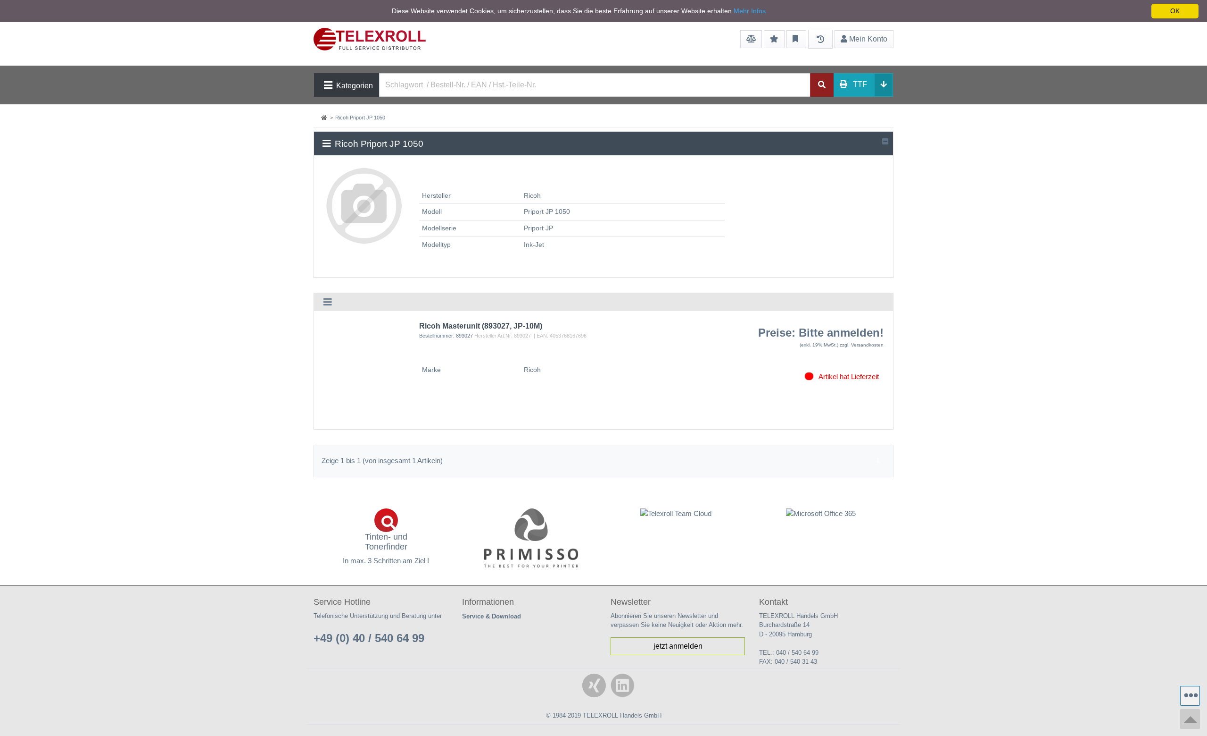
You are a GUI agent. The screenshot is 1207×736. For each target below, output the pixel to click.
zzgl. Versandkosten (862, 344)
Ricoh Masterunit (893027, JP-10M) (480, 326)
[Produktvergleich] (751, 39)
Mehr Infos (750, 11)
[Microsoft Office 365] (821, 513)
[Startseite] (325, 117)
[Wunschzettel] (774, 39)
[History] (820, 39)
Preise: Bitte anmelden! (821, 332)
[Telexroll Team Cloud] (676, 519)
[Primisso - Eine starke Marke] (531, 537)
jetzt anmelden (678, 646)
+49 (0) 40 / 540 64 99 (369, 638)
